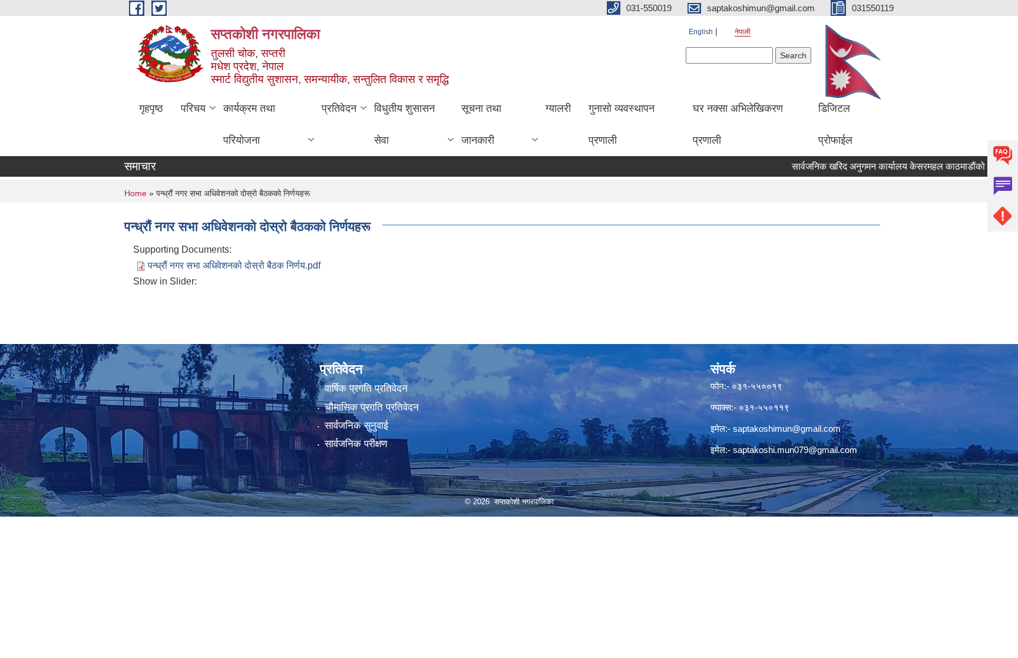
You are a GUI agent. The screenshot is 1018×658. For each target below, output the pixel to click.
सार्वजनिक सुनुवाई (356, 425)
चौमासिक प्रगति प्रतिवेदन (372, 407)
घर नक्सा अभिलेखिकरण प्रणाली (738, 124)
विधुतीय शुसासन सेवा (404, 124)
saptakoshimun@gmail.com (787, 429)
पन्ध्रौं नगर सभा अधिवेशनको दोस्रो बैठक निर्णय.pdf (234, 265)
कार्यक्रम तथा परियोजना (249, 124)
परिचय (193, 108)
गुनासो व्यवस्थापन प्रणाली (622, 124)
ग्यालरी (558, 108)
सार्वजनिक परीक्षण (356, 443)
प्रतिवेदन (339, 108)
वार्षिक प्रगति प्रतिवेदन (366, 388)
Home (135, 193)
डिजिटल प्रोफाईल (835, 124)
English (701, 32)
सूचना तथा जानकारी (481, 124)
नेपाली (743, 32)
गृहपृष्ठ (151, 108)
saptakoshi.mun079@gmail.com (795, 450)
